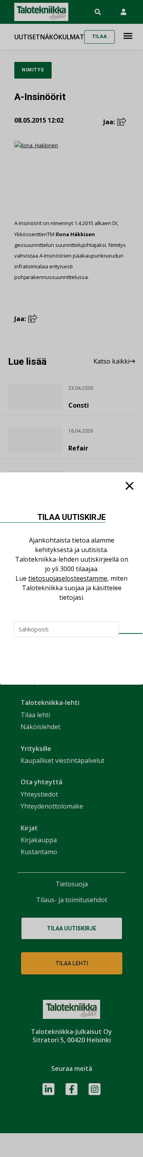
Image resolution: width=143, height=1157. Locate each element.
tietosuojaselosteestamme (67, 578)
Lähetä (131, 633)
